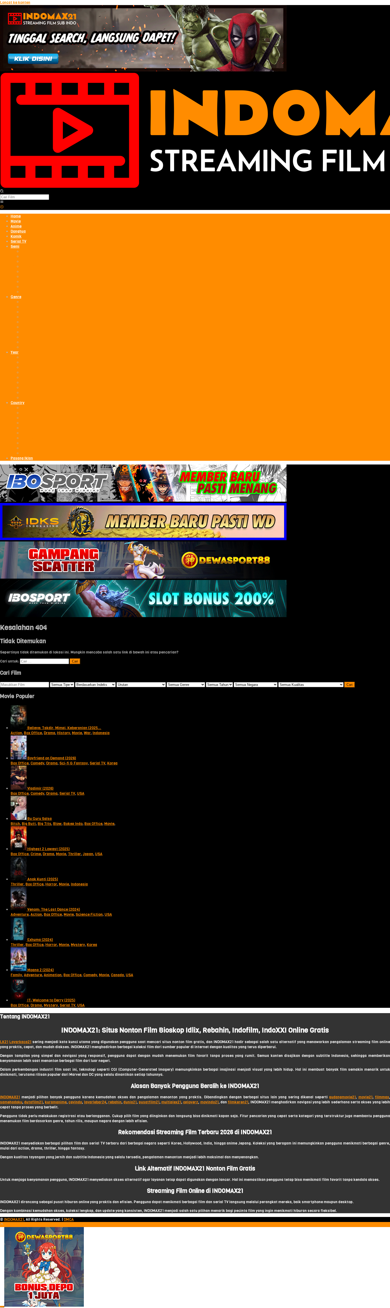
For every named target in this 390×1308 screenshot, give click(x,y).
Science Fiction (89, 914)
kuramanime (56, 1102)
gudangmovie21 (342, 1097)
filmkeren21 (238, 1102)
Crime (36, 854)
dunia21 (130, 1102)
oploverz (190, 1102)
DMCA (69, 1219)
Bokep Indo (73, 823)
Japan (88, 854)
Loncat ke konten (15, 2)
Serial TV (97, 763)
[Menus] (2, 202)
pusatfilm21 (149, 1102)
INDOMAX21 (10, 1097)
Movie (77, 732)
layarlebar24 (95, 1102)
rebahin (115, 1102)
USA (80, 793)
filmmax (382, 1097)
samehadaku (11, 1102)
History (63, 732)
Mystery (78, 944)
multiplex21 (171, 1102)
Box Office (33, 732)
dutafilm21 (33, 1102)
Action (16, 732)
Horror (51, 884)
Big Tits (44, 823)
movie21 (365, 1097)
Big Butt (29, 823)
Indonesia (101, 732)
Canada (117, 975)
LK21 (4, 1041)
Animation (53, 975)
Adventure (20, 914)
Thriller (74, 854)
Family (16, 975)
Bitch (15, 823)
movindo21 (209, 1102)
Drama (49, 732)
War (87, 732)
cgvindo (75, 1102)
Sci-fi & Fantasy (73, 763)
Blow (57, 823)
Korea (112, 763)
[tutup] (2, 1306)
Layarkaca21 (20, 1041)
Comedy (37, 763)
